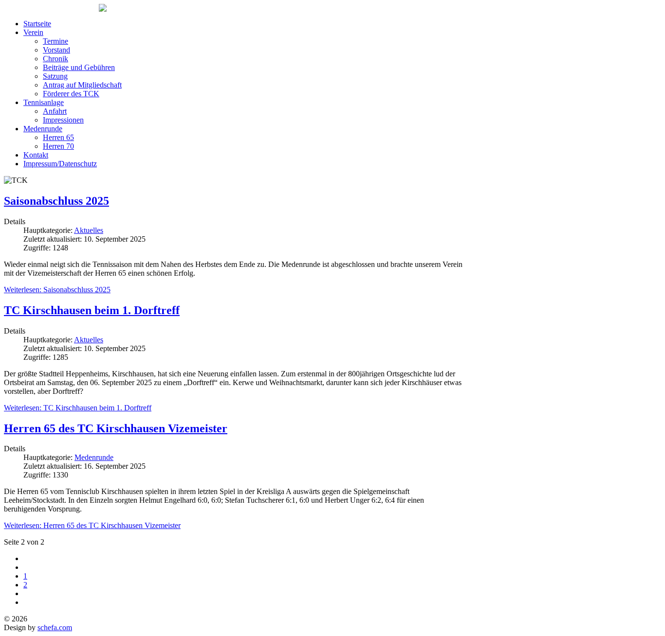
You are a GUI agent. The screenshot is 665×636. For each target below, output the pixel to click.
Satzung (55, 76)
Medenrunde (42, 128)
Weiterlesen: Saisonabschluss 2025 (57, 289)
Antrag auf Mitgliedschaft (82, 85)
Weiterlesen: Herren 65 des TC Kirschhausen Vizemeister (92, 525)
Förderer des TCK (71, 93)
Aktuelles (88, 230)
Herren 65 (58, 137)
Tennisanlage (43, 102)
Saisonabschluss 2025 (56, 200)
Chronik (55, 58)
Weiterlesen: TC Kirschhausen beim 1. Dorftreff (77, 408)
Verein (33, 32)
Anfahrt (55, 111)
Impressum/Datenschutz (60, 163)
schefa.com (54, 627)
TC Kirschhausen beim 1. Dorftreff (92, 310)
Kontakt (35, 155)
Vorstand (56, 50)
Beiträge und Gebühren (79, 67)
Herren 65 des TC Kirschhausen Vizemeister (115, 428)
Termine (55, 41)
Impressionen (63, 120)
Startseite (37, 23)
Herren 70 (58, 146)
